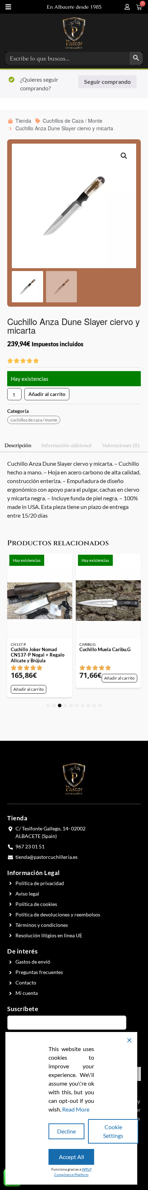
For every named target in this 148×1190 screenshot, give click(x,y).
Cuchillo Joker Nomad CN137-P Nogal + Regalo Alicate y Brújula (37, 654)
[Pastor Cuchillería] (74, 33)
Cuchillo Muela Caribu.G (104, 649)
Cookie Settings (113, 1131)
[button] (123, 155)
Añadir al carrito (46, 394)
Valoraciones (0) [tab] (120, 445)
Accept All (71, 1156)
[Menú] (8, 7)
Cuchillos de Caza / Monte (33, 420)
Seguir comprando (107, 81)
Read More (75, 1109)
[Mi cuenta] (127, 7)
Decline (66, 1131)
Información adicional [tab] (66, 445)
